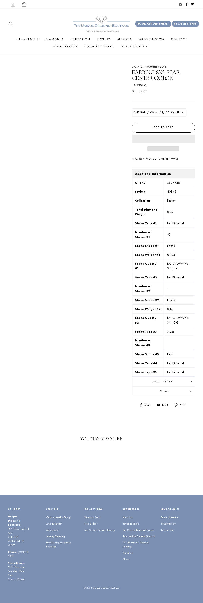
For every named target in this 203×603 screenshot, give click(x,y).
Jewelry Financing (55, 536)
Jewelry (104, 39)
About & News (151, 39)
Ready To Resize (136, 46)
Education (80, 39)
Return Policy (168, 530)
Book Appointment (153, 23)
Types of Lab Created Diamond (139, 536)
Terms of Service (169, 517)
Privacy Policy (168, 523)
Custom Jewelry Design (58, 517)
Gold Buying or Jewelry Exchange (58, 544)
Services (124, 39)
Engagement (27, 39)
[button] (163, 139)
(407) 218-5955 (185, 23)
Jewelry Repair (54, 523)
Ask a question (163, 381)
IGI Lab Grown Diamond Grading (136, 544)
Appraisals (52, 530)
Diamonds (55, 39)
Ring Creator (65, 46)
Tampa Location (131, 523)
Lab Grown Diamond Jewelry (99, 530)
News (126, 559)
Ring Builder (90, 523)
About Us (128, 517)
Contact (179, 39)
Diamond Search (99, 46)
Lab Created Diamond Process (138, 530)
